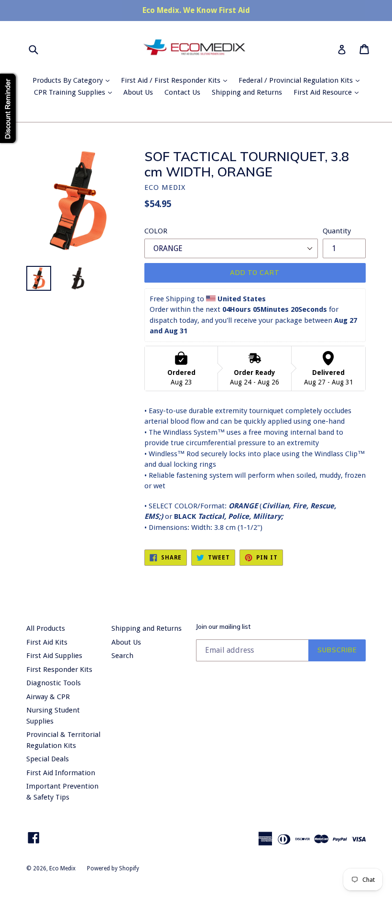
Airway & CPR (48, 696)
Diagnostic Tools (53, 683)
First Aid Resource (328, 92)
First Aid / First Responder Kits (176, 80)
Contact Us (182, 92)
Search (122, 655)
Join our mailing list (223, 626)
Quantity (337, 231)
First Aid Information (60, 772)
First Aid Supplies (54, 655)
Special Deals (47, 759)
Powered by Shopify (113, 868)
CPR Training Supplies (75, 92)
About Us (138, 92)
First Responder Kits (59, 669)
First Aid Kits (46, 642)
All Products (45, 628)
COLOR (155, 231)
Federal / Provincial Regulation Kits (301, 80)
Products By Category (73, 80)
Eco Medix (62, 868)
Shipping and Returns (247, 92)
